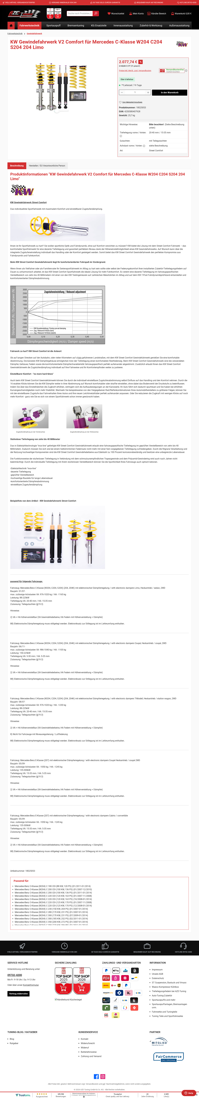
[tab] (16, 165)
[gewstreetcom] (61, 87)
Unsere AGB (157, 974)
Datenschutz (158, 978)
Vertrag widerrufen (18, 993)
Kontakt (84, 1039)
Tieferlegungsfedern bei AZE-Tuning (169, 991)
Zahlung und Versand (91, 1056)
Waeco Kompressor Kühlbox (165, 987)
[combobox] (80, 13)
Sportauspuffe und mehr (163, 1000)
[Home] (11, 25)
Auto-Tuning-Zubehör (162, 995)
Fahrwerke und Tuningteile (164, 1012)
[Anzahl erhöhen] (148, 92)
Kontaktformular (31, 985)
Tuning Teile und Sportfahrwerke (167, 1016)
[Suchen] (96, 13)
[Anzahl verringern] (122, 92)
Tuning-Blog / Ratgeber (22, 1032)
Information (158, 962)
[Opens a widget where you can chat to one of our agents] (188, 1093)
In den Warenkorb (169, 92)
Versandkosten (92, 1084)
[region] (61, 87)
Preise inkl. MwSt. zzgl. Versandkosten (135, 70)
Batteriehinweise (89, 1052)
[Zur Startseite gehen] (24, 13)
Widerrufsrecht (88, 1043)
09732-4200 (14, 975)
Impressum (157, 969)
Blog (12, 1039)
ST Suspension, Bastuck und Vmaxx (169, 982)
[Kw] (182, 45)
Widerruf (85, 1047)
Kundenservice (88, 1032)
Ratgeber (14, 1043)
